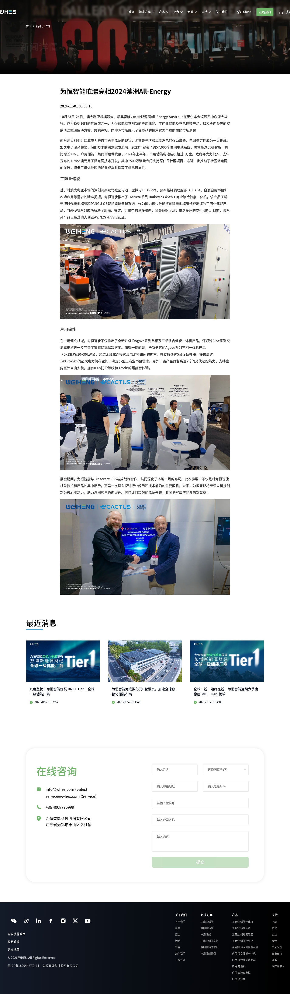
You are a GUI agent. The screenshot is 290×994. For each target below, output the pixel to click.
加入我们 (180, 953)
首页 (28, 26)
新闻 (38, 26)
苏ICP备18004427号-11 (23, 965)
